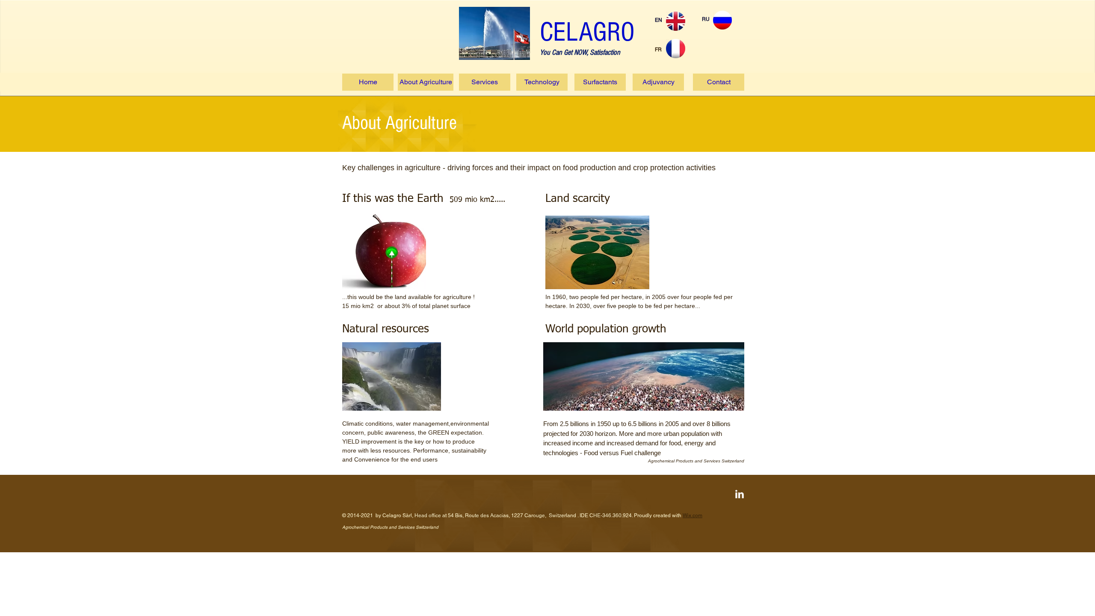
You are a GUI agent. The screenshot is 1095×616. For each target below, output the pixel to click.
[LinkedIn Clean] (739, 494)
